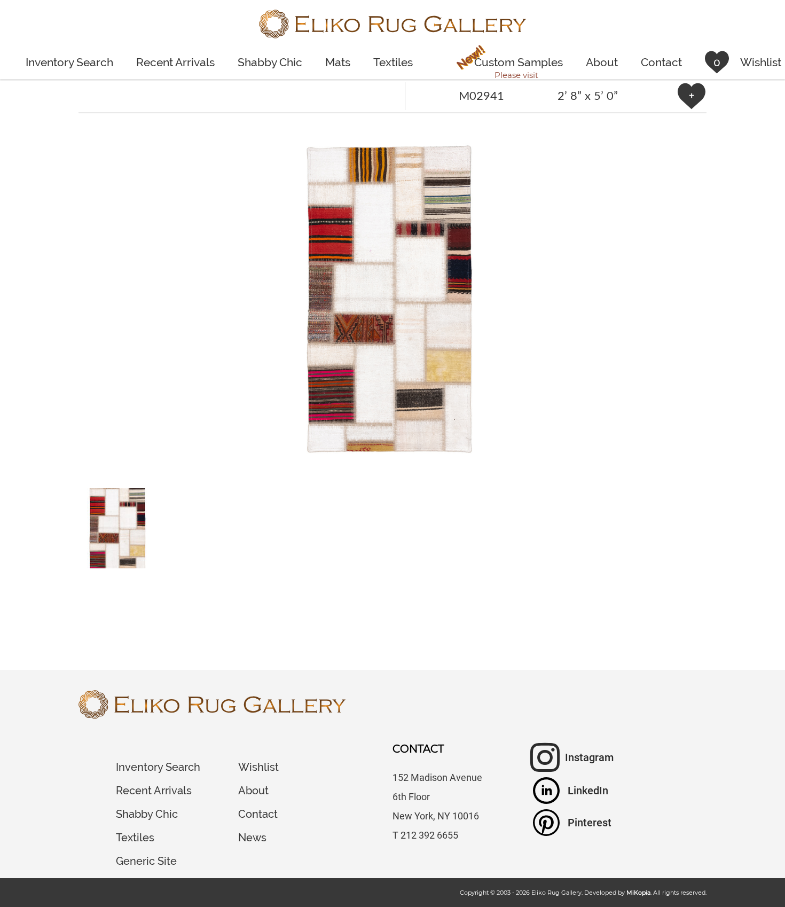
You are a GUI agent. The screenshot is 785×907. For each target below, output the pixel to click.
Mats (337, 62)
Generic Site (146, 861)
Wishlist (258, 767)
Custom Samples (508, 64)
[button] (392, 301)
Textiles (393, 62)
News (252, 837)
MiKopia (638, 892)
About (602, 62)
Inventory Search (69, 62)
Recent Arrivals (175, 62)
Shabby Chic (270, 62)
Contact (661, 62)
